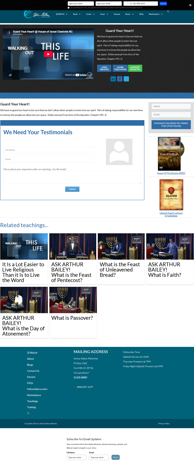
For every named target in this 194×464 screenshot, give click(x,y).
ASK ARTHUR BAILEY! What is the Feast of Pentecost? (71, 272)
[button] (61, 14)
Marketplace (154, 14)
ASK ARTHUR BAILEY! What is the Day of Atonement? (23, 326)
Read (75, 14)
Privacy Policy (164, 424)
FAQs (141, 14)
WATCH (61, 14)
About (127, 14)
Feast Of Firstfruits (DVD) (171, 173)
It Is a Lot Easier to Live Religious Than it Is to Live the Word (23, 272)
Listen (88, 14)
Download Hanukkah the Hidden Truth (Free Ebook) (171, 124)
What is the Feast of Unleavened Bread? (120, 269)
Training (31, 407)
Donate (117, 14)
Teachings (32, 401)
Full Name (71, 452)
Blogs (30, 364)
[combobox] (128, 3)
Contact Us (33, 370)
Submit (163, 4)
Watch (33, 352)
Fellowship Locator (37, 389)
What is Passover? (72, 318)
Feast (102, 14)
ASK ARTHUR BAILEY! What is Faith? (164, 269)
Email (91, 452)
